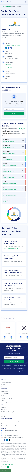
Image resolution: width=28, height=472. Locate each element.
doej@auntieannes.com (8, 202)
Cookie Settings (5, 470)
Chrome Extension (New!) (7, 403)
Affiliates (3, 384)
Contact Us (3, 407)
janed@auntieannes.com (9, 153)
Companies (8, 6)
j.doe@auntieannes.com (8, 147)
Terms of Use (20, 367)
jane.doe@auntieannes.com (9, 165)
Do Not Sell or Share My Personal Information (12, 412)
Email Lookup (4, 400)
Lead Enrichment (5, 394)
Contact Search (4, 391)
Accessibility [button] (3, 467)
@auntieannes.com (7, 159)
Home (2, 6)
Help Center (4, 410)
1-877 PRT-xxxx (8, 68)
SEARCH (14, 113)
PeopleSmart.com (6, 370)
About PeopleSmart (6, 382)
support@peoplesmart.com (10, 431)
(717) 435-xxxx (8, 64)
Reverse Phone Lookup (6, 398)
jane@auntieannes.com (8, 177)
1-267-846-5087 (7, 433)
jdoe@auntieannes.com (8, 141)
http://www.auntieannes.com (12, 45)
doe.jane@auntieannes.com (9, 184)
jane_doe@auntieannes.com (9, 196)
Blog (2, 387)
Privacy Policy (6, 368)
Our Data (3, 396)
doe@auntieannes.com (8, 171)
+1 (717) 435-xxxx (9, 66)
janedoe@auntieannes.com (9, 190)
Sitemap (3, 416)
